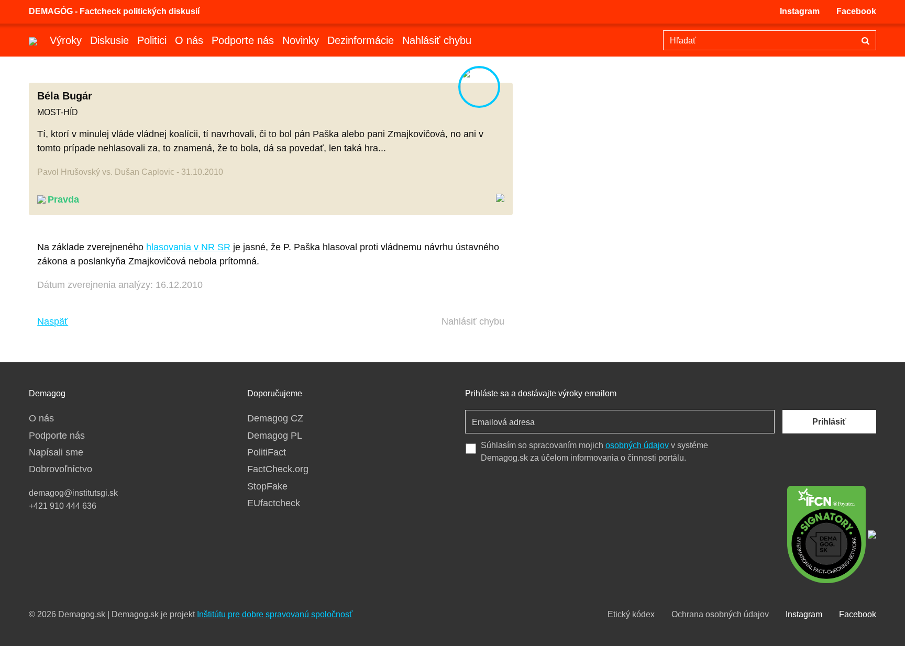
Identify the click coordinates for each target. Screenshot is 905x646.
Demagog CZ (275, 418)
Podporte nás (243, 40)
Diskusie (109, 40)
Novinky (300, 40)
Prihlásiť (829, 421)
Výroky (66, 40)
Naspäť (52, 321)
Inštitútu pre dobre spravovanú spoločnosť (274, 614)
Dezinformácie (360, 40)
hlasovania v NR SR (188, 247)
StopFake (267, 486)
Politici (152, 40)
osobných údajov (637, 445)
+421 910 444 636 (62, 506)
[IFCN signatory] (826, 533)
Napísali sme (56, 452)
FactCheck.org (277, 469)
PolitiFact (266, 452)
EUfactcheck (273, 503)
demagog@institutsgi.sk (73, 492)
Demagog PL (274, 435)
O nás (189, 40)
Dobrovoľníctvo (60, 469)
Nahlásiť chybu (436, 40)
